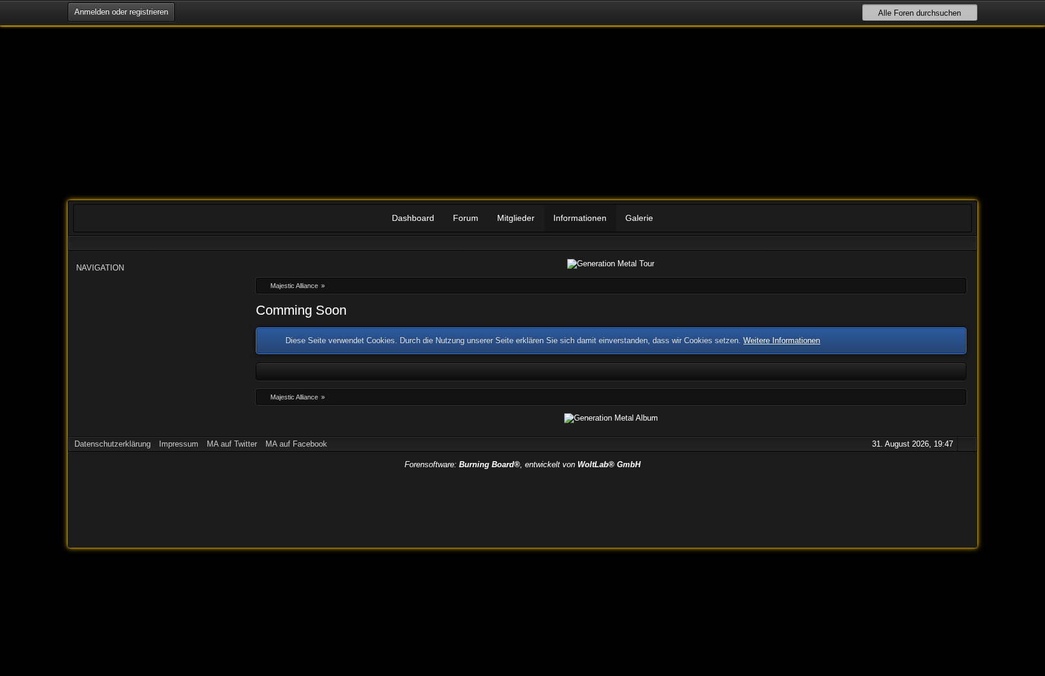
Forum (465, 218)
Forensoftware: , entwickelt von (522, 464)
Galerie (639, 218)
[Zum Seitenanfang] (966, 444)
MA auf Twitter (232, 443)
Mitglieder (516, 218)
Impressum (178, 443)
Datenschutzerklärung (112, 443)
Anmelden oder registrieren (121, 11)
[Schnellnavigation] (949, 243)
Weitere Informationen (781, 340)
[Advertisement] (522, 505)
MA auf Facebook (296, 443)
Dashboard (413, 218)
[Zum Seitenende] (966, 243)
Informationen (580, 218)
